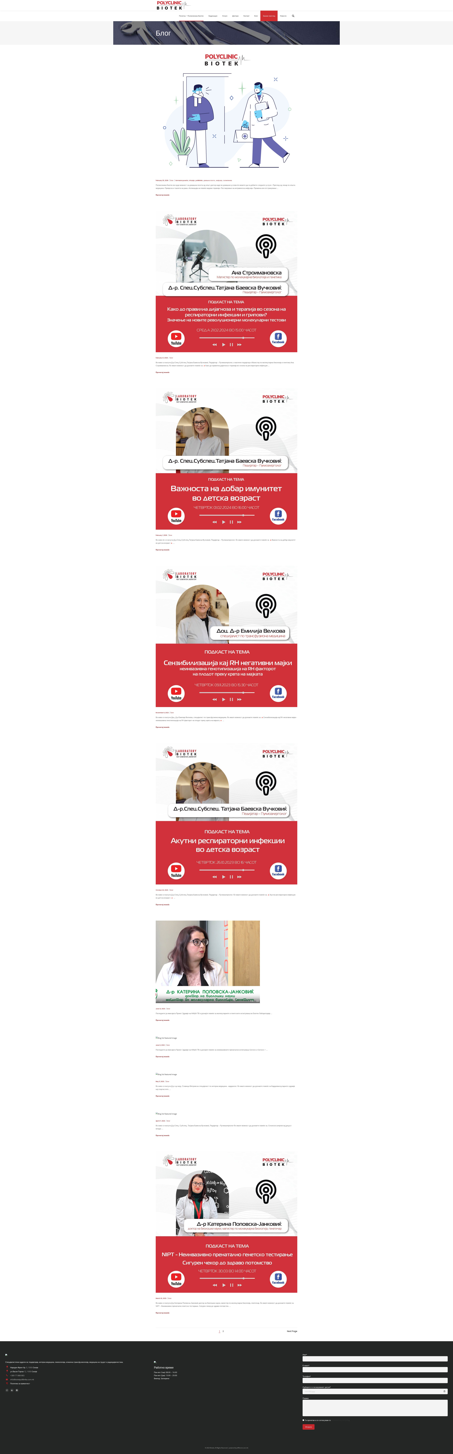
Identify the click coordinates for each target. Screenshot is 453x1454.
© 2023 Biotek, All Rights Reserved (216, 1448)
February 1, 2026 (161, 535)
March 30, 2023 (161, 1298)
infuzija (192, 180)
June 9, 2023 (160, 1045)
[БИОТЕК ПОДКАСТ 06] (226, 813)
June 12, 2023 (160, 1009)
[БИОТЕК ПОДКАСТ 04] (166, 1113)
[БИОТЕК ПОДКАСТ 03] (226, 1222)
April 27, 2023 (160, 1121)
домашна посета (209, 180)
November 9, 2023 (162, 713)
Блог (171, 180)
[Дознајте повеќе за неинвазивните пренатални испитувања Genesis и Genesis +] (166, 1037)
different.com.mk (242, 1448)
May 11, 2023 (160, 1081)
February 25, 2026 (162, 180)
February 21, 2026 (162, 358)
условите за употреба (340, 1420)
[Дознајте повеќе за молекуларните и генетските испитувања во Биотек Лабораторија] (208, 962)
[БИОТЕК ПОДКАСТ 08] (226, 459)
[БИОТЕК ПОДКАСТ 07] (226, 636)
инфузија (219, 180)
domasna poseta (181, 180)
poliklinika (199, 180)
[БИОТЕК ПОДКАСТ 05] (166, 1074)
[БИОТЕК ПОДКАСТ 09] (226, 281)
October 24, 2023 (162, 890)
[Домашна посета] (226, 112)
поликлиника (227, 180)
